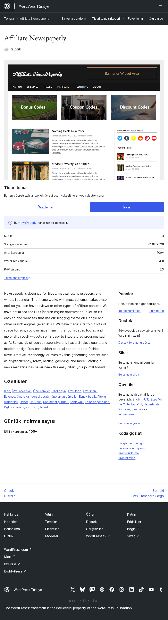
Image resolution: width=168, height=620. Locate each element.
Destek (91, 522)
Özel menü (90, 391)
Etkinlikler (134, 522)
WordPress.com (18, 550)
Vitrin (49, 514)
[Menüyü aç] (161, 6)
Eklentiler (52, 529)
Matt (10, 557)
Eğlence (9, 396)
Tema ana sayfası (16, 277)
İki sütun (45, 407)
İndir (127, 207)
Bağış (133, 529)
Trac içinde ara (128, 453)
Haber (24, 402)
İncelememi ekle (129, 310)
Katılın (131, 514)
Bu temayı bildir (128, 374)
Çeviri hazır (30, 407)
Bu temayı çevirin (130, 423)
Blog (7, 391)
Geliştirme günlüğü (131, 443)
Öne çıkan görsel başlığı (33, 396)
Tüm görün (156, 310)
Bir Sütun (36, 402)
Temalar (9, 18)
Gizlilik (9, 536)
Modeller (51, 536)
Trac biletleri (126, 458)
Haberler (10, 522)
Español (136, 404)
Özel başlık (58, 391)
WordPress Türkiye (28, 590)
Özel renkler (41, 391)
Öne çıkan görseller (64, 396)
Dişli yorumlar (13, 407)
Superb (16, 49)
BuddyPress (15, 571)
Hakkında (11, 514)
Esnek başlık (87, 396)
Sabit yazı (76, 402)
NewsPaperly (27, 222)
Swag (133, 536)
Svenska (137, 409)
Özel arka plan (22, 391)
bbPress (12, 564)
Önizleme (45, 207)
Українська (126, 414)
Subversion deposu (131, 448)
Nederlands (151, 404)
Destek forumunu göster (135, 342)
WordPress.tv (98, 536)
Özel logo (74, 391)
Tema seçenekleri (97, 402)
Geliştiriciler (94, 529)
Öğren (90, 514)
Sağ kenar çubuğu (55, 402)
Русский (124, 409)
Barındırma (12, 529)
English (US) (141, 399)
